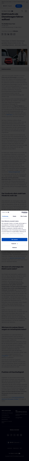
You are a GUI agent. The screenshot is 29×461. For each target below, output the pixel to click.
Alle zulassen (14, 239)
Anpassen (13, 243)
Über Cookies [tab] (24, 216)
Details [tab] (14, 216)
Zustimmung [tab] (5, 216)
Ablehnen (14, 247)
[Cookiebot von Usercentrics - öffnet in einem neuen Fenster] (21, 212)
